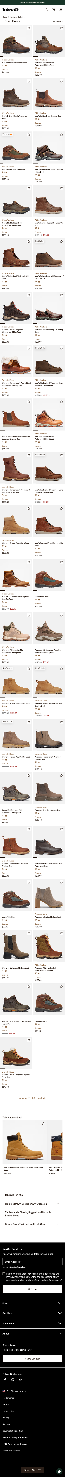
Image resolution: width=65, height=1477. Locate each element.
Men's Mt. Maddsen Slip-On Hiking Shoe (49, 330)
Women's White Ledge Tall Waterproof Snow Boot (45, 969)
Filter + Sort (30, 1470)
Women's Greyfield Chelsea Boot (48, 810)
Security (6, 1424)
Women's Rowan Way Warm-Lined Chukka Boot (48, 704)
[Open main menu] (60, 9)
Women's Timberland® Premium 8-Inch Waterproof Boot (16, 491)
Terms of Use (9, 1410)
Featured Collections (18, 17)
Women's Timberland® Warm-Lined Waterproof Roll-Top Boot (16, 384)
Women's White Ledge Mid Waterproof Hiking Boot (12, 330)
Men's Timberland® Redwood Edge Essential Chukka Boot (49, 384)
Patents (6, 1404)
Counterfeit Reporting (13, 1430)
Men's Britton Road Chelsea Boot (48, 116)
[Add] (29, 28)
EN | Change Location (16, 1391)
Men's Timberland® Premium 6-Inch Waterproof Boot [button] (23, 1168)
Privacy (6, 1417)
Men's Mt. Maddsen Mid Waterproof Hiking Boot (44, 63)
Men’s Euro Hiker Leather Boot (14, 62)
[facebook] (5, 1379)
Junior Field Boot (41, 596)
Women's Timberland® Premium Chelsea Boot (48, 758)
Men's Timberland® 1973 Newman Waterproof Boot (48, 864)
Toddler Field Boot (42, 1021)
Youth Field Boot (8, 917)
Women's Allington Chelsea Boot (48, 917)
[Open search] (47, 9)
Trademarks (8, 1397)
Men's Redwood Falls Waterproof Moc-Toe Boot (15, 597)
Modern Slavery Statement (15, 1437)
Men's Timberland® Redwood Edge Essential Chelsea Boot (16, 437)
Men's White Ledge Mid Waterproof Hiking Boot (49, 170)
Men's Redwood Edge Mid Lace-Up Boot (49, 224)
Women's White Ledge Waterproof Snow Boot (16, 1076)
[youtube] (20, 1379)
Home (5, 17)
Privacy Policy (13, 1276)
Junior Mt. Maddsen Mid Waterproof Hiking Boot (12, 811)
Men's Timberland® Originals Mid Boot (15, 277)
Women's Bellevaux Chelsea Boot (15, 968)
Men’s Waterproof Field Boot (13, 169)
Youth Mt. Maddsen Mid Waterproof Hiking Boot (16, 1022)
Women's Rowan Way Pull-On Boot (16, 703)
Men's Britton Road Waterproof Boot (14, 117)
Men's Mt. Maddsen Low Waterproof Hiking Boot (12, 224)
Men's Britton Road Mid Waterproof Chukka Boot (49, 277)
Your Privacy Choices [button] (17, 1443)
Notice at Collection (11, 1450)
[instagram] (12, 1379)
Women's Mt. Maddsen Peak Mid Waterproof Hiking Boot (48, 651)
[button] (32, 2)
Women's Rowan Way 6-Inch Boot (15, 543)
